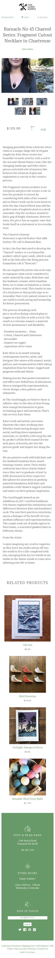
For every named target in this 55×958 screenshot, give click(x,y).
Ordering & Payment (11, 945)
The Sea (27, 645)
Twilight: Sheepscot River (27, 747)
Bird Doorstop (27, 696)
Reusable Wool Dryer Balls (27, 798)
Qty (33, 127)
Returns (32, 948)
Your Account (20, 948)
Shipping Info (28, 945)
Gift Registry (42, 945)
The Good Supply (30, 952)
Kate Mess (27, 49)
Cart (26, 17)
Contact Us (43, 948)
